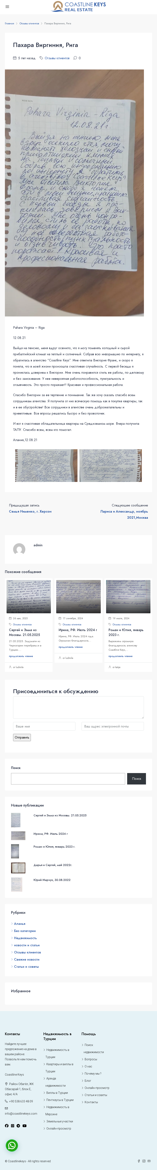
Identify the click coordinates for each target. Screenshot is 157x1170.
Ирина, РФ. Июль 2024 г (78, 630)
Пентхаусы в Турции (60, 1100)
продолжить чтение (21, 656)
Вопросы (91, 1059)
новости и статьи (27, 945)
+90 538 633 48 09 (21, 1101)
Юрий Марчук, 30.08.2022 (52, 880)
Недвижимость (25, 938)
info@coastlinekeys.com (21, 1113)
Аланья (19, 923)
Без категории (25, 931)
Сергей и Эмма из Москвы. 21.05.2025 (24, 632)
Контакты (91, 1102)
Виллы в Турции (57, 1092)
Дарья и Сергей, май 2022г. (53, 865)
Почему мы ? (93, 1073)
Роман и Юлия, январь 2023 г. (54, 847)
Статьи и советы (26, 966)
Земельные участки (59, 1121)
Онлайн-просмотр (58, 1128)
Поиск (16, 767)
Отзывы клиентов (29, 23)
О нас (88, 1066)
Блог (88, 1080)
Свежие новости (26, 959)
